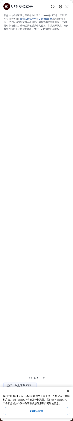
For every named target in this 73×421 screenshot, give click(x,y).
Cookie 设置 (36, 411)
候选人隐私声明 (28, 18)
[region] (36, 209)
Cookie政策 (45, 18)
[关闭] (68, 391)
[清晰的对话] (52, 6)
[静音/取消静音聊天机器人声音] (60, 6)
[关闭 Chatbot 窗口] (67, 6)
